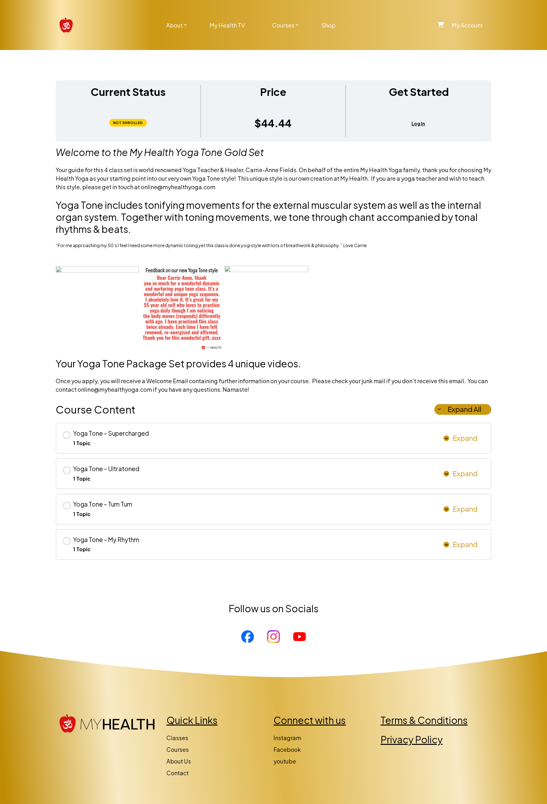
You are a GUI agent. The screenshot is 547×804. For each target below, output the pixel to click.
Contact (178, 772)
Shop (329, 25)
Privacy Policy (411, 739)
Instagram (287, 737)
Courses (283, 25)
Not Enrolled (128, 123)
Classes (177, 737)
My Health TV (227, 25)
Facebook (287, 749)
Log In (418, 123)
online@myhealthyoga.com (178, 186)
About (174, 25)
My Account (467, 25)
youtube (285, 761)
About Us (179, 761)
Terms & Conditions (424, 720)
